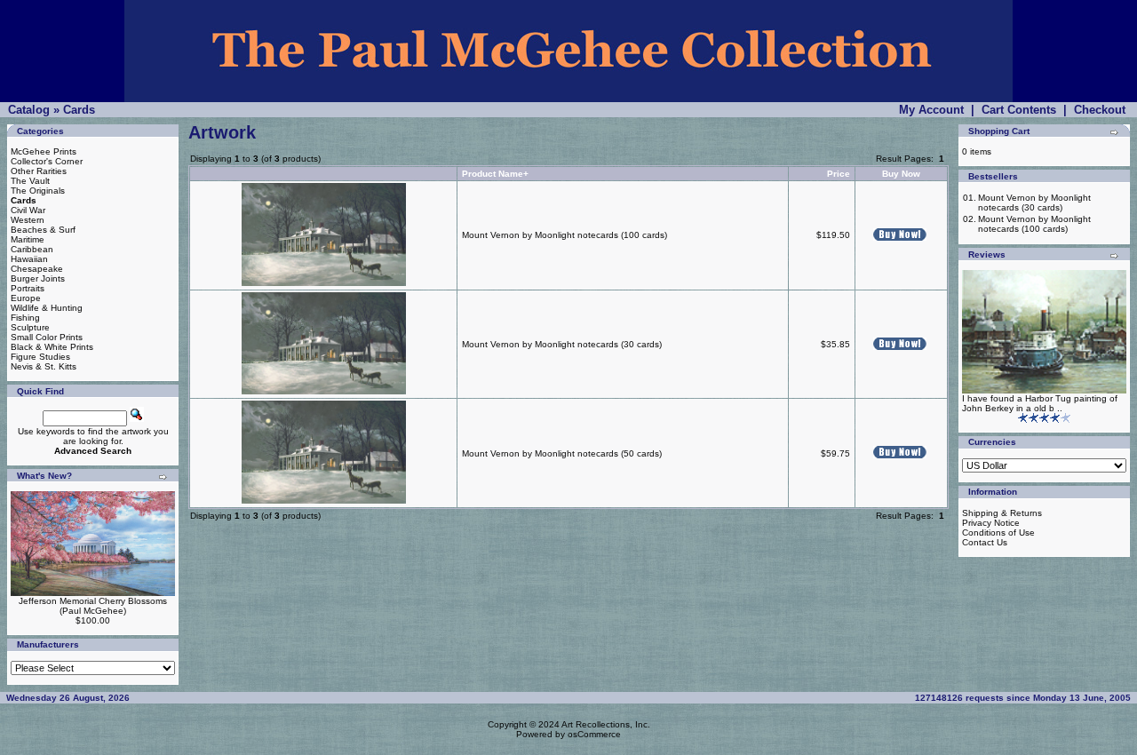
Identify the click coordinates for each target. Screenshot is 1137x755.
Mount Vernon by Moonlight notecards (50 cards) (562, 453)
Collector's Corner (47, 161)
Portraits (27, 288)
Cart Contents (1019, 109)
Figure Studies (40, 357)
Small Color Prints (47, 337)
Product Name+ (495, 174)
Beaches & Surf (43, 229)
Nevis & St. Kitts (43, 366)
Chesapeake (37, 269)
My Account (931, 109)
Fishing (25, 317)
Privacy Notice (991, 523)
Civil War (28, 210)
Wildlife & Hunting (47, 308)
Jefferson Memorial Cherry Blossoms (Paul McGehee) (93, 606)
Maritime (27, 239)
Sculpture (30, 327)
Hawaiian (29, 259)
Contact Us (984, 542)
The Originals (38, 190)
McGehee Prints (43, 151)
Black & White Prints (52, 347)
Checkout (1099, 109)
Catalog (29, 109)
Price (838, 174)
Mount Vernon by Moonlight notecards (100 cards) (564, 235)
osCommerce (594, 734)
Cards (79, 109)
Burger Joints (38, 278)
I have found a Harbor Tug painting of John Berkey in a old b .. (1039, 403)
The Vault (30, 181)
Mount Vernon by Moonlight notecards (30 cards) (562, 344)
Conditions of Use (998, 532)
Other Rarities (39, 171)
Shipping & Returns (1002, 513)
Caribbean (32, 249)
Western (27, 220)
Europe (26, 298)
